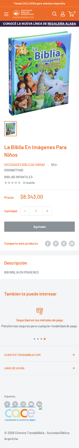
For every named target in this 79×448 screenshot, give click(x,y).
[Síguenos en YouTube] (31, 404)
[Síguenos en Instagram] (23, 404)
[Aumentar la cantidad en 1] (47, 211)
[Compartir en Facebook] (48, 243)
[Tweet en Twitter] (64, 243)
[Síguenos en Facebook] (7, 404)
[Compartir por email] (72, 243)
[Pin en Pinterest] (56, 243)
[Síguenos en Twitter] (15, 404)
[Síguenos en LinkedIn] (39, 404)
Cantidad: (11, 211)
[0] (71, 14)
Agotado (39, 227)
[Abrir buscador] (54, 14)
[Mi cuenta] (63, 14)
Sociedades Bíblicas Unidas (24, 164)
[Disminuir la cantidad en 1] (24, 211)
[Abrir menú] (6, 14)
